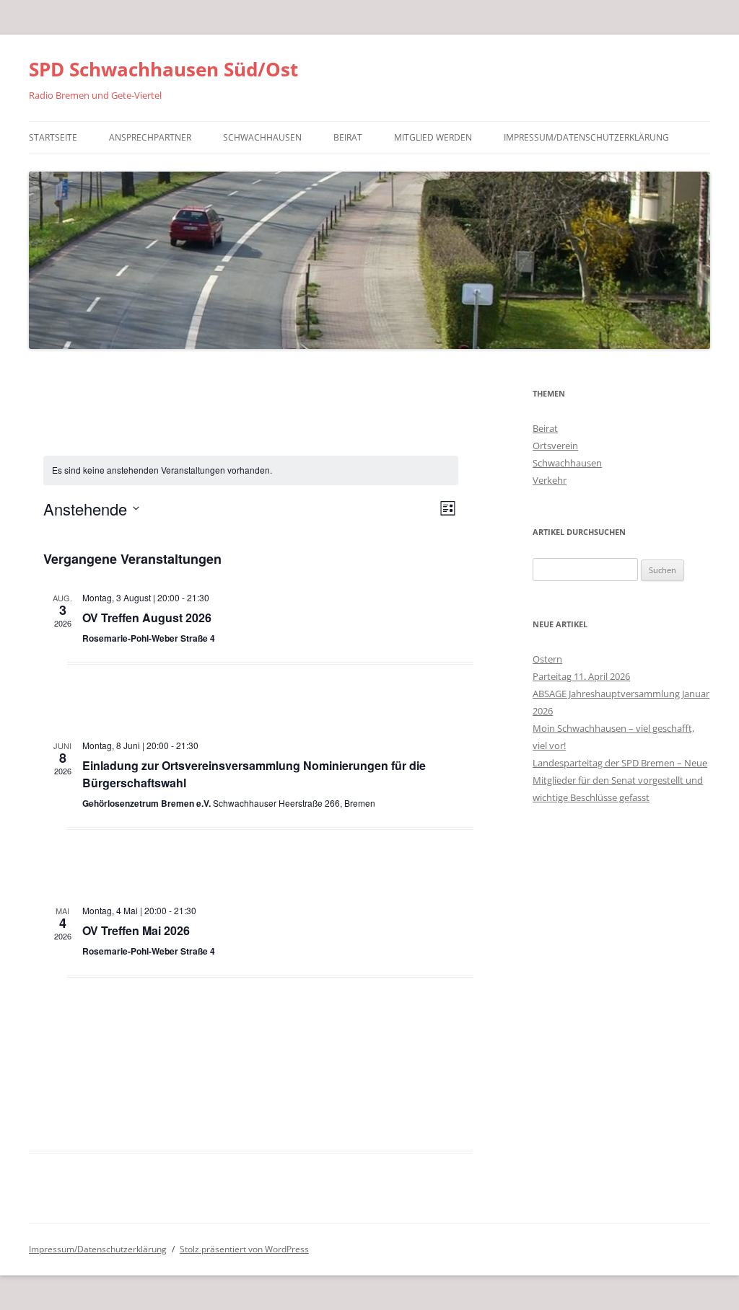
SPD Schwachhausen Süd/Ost (163, 69)
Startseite (53, 137)
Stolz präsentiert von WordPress (244, 1249)
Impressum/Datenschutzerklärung (586, 137)
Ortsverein (555, 445)
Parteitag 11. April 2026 (581, 676)
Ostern (547, 658)
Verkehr (550, 480)
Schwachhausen (262, 137)
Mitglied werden (433, 137)
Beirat (347, 137)
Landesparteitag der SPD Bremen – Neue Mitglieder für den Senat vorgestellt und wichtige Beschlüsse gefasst (620, 780)
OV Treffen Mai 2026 (136, 930)
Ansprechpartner (150, 137)
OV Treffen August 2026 (146, 617)
